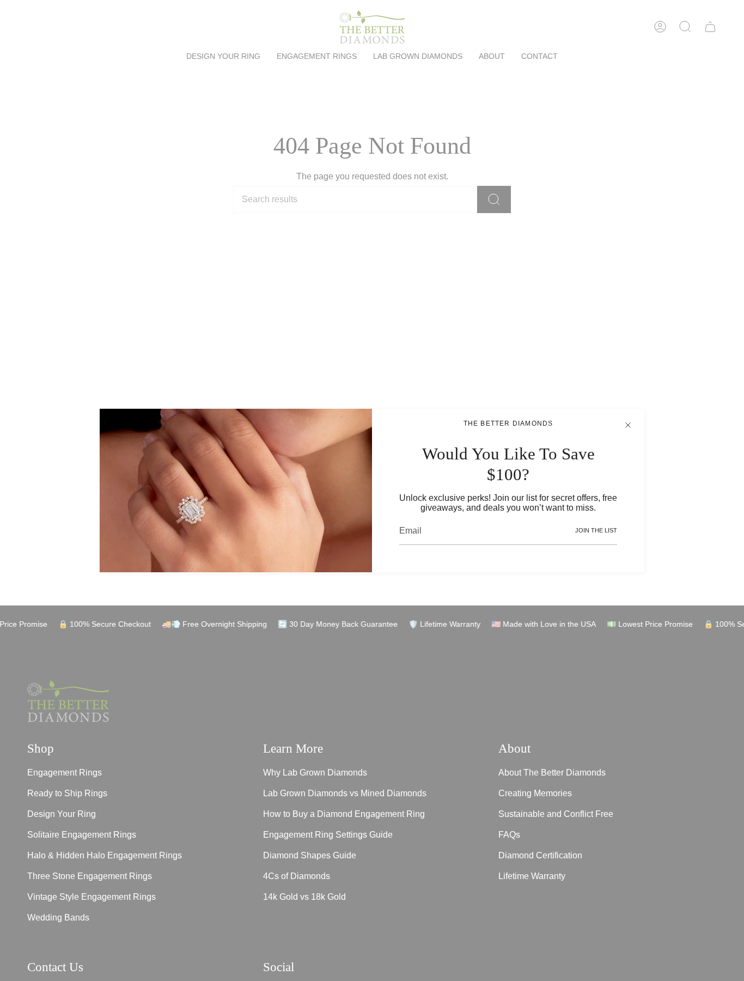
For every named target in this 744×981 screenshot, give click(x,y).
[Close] (628, 425)
